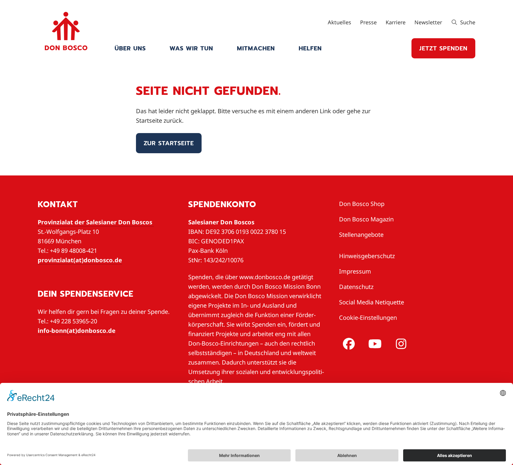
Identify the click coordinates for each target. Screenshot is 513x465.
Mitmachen (256, 48)
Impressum (355, 271)
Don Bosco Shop (361, 204)
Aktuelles (339, 22)
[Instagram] (399, 343)
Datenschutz (356, 287)
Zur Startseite (169, 143)
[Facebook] (347, 343)
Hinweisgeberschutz (367, 256)
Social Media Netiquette (371, 302)
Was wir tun (191, 48)
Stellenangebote (361, 235)
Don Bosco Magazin (366, 219)
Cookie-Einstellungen (368, 318)
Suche (467, 22)
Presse (368, 22)
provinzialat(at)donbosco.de (80, 260)
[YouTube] (373, 343)
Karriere (396, 22)
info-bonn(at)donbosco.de (76, 331)
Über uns (130, 48)
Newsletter (428, 22)
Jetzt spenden (443, 48)
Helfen (310, 48)
